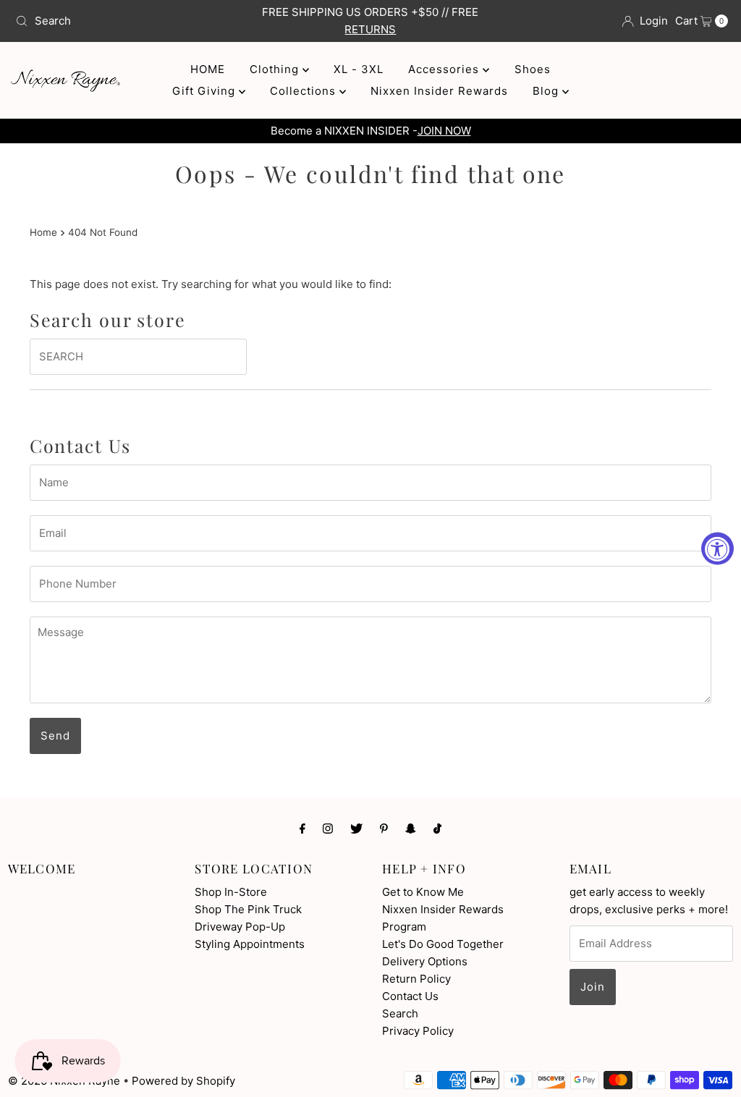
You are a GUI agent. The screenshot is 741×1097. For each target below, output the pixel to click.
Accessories (445, 69)
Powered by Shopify (183, 1081)
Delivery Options (424, 961)
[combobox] (125, 21)
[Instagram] (328, 827)
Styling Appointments (250, 944)
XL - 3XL (359, 69)
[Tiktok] (437, 827)
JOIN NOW (444, 130)
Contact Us (410, 996)
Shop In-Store (231, 892)
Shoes (533, 69)
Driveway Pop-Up (240, 926)
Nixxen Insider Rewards (439, 91)
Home (43, 232)
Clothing (276, 69)
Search (400, 1013)
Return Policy (416, 979)
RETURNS (370, 29)
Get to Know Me (423, 892)
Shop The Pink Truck (248, 909)
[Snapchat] (410, 827)
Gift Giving (205, 91)
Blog (547, 91)
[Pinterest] (384, 827)
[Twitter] (356, 827)
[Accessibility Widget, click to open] (717, 549)
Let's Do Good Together (443, 944)
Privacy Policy (418, 1031)
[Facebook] (302, 827)
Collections (304, 91)
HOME (207, 69)
